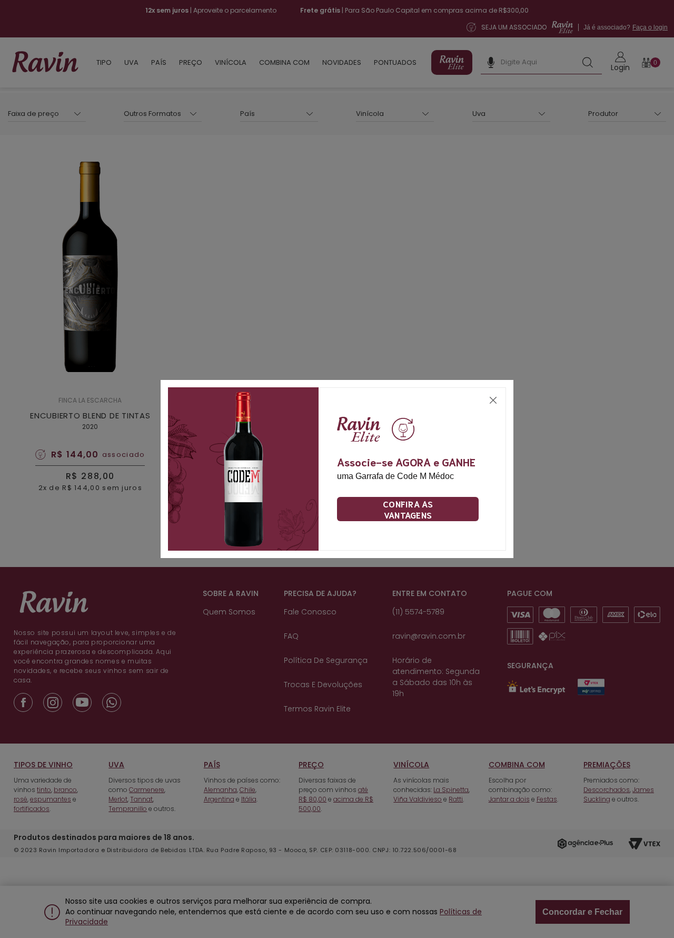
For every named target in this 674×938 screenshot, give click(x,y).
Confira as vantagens (408, 509)
